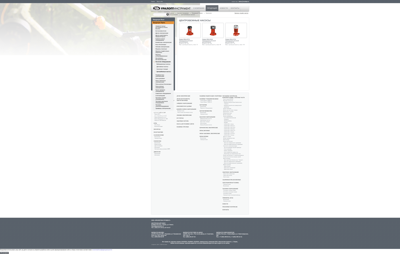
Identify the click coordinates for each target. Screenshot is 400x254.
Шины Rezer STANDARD (229, 167)
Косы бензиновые (161, 44)
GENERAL (226, 119)
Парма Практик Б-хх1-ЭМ (161, 118)
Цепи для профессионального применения (233, 163)
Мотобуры (157, 124)
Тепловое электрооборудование (162, 105)
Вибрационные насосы (163, 64)
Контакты (235, 8)
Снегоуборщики (160, 95)
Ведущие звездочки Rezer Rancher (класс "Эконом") (233, 103)
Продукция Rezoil (159, 115)
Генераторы (157, 141)
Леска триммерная (227, 116)
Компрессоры (180, 110)
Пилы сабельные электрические (161, 81)
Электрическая (227, 184)
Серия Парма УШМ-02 (206, 102)
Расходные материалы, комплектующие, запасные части (233, 96)
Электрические (158, 138)
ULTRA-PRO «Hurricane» (229, 128)
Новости (224, 8)
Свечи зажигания (227, 149)
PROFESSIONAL (228, 121)
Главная (153, 1)
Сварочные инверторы (228, 173)
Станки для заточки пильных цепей (232, 156)
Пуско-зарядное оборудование (160, 90)
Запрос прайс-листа (241, 13)
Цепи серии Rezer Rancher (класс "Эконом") (233, 160)
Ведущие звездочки (228, 100)
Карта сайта (160, 1)
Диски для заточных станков (230, 110)
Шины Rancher (227, 166)
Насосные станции (162, 69)
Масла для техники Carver (185, 124)
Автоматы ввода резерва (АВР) (162, 149)
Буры (155, 123)
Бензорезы (157, 129)
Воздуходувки (158, 132)
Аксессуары (226, 176)
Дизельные (157, 147)
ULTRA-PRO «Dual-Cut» (229, 125)
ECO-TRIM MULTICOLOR (230, 117)
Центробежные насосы (188, 14)
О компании (198, 8)
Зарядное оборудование (184, 103)
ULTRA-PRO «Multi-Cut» (229, 130)
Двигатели (157, 151)
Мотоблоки (203, 105)
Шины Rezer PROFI (228, 169)
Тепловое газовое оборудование (161, 98)
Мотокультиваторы (206, 111)
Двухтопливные (158, 145)
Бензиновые (157, 136)
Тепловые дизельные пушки (230, 191)
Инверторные (157, 144)
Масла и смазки (227, 136)
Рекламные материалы (229, 206)
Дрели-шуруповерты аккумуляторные (162, 36)
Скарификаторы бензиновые (231, 179)
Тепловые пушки (227, 193)
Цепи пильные (226, 158)
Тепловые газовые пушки (229, 190)
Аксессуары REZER (228, 99)
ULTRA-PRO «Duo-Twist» (229, 127)
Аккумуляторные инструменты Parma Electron (162, 27)
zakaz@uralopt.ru (244, 1)
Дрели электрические (162, 33)
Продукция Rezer (158, 19)
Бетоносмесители (161, 31)
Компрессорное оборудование (160, 39)
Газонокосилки (159, 135)
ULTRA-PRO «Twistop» (229, 135)
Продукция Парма (197, 13)
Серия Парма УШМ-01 (206, 100)
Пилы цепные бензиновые (163, 84)
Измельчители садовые (184, 106)
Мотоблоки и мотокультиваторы (161, 58)
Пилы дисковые (160, 78)
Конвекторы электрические (164, 42)
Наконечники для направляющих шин (232, 153)
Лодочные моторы (183, 121)
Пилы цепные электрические (160, 87)
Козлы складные (227, 114)
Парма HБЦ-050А (207, 39)
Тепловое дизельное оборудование (162, 102)
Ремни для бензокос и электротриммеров (233, 155)
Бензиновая (226, 185)
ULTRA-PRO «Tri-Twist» (229, 133)
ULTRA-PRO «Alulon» (229, 124)
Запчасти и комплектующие (230, 145)
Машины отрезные (161, 49)
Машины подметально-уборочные (162, 51)
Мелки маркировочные (229, 138)
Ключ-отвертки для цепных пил (231, 152)
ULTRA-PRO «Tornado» (229, 131)
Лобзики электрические (162, 47)
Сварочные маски (227, 175)
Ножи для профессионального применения (233, 144)
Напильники (226, 139)
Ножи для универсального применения (232, 142)
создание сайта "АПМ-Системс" (159, 244)
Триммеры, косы (227, 197)
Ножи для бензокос (228, 141)
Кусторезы (180, 118)
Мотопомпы (203, 123)
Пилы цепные (204, 136)
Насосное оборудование (163, 61)
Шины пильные (227, 164)
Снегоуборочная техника (230, 182)
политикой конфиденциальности (102, 250)
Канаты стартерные (228, 150)
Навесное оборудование (206, 108)
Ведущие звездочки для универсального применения (233, 106)
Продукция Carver (159, 112)
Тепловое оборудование (230, 188)
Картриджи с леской (228, 111)
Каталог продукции (183, 13)
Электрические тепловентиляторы (231, 195)
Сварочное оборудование (163, 93)
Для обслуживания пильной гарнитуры (232, 147)
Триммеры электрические (163, 108)
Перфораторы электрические (160, 75)
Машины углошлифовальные (161, 55)
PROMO (226, 122)
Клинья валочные (227, 113)
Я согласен (4, 253)
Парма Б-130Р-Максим (160, 120)
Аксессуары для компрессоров (185, 112)
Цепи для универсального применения (232, 161)
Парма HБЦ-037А (184, 39)
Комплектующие (158, 126)
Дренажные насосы (162, 66)
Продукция (212, 8)
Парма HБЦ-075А (230, 39)
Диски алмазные (227, 108)
